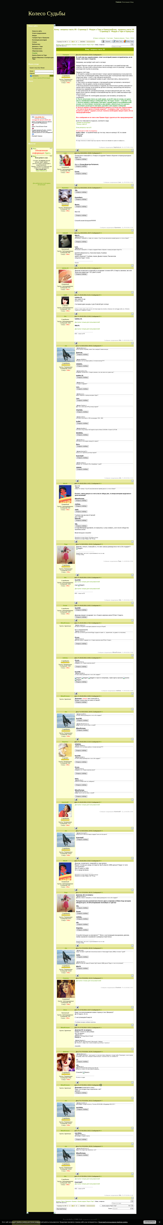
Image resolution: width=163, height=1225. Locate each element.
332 (81, 41)
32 (101, 187)
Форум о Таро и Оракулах (63, 44)
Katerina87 (65, 802)
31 (101, 153)
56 (101, 1085)
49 (100, 861)
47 (100, 802)
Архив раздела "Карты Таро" (86, 44)
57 (102, 1100)
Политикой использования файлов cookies (113, 1222)
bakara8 (65, 233)
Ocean (65, 605)
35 (100, 295)
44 (100, 696)
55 (102, 1051)
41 (100, 605)
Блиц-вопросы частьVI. (84, 127)
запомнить (35, 75)
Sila (65, 316)
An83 (65, 295)
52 (102, 978)
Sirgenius (65, 741)
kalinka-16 (65, 268)
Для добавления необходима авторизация (41, 184)
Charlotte (66, 978)
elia (66, 345)
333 (83, 41)
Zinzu (65, 1010)
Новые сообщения (99, 38)
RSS (132, 38)
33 (101, 233)
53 (101, 1010)
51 (102, 948)
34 (100, 268)
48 (102, 831)
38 (100, 483)
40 (100, 577)
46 (100, 741)
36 (100, 316)
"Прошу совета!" (81, 124)
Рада (65, 544)
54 (101, 1027)
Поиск (127, 38)
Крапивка (65, 187)
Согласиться (150, 1221)
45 (102, 711)
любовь (65, 658)
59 (102, 1146)
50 (102, 892)
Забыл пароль (37, 78)
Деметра (66, 1051)
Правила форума (119, 38)
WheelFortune (65, 623)
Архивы (74, 44)
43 (100, 658)
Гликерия (66, 54)
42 (100, 623)
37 (102, 345)
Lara (65, 153)
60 (101, 1176)
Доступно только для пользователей (87, 322)
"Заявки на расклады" (83, 122)
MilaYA (65, 483)
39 (102, 544)
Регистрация (125, 2)
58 (101, 1130)
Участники (109, 38)
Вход (132, 2)
